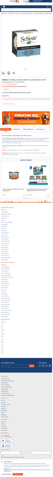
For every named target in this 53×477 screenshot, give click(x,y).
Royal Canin (3, 321)
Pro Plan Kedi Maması (5, 255)
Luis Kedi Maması (4, 247)
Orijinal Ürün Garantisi (5, 404)
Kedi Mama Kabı (4, 234)
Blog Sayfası (3, 414)
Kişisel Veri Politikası (5, 384)
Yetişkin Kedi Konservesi (39, 13)
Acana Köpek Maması (5, 308)
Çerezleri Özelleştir (6, 474)
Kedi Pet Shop (11, 13)
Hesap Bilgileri (4, 410)
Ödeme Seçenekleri (28, 129)
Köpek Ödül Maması (5, 281)
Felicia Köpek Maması (5, 298)
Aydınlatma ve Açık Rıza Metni (7, 380)
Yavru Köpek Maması (5, 266)
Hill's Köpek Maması (5, 312)
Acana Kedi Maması (4, 249)
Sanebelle (3, 330)
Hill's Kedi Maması (4, 251)
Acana (2, 338)
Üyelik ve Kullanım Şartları (6, 387)
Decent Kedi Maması (5, 236)
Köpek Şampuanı (4, 293)
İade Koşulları (40, 129)
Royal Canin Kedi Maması (6, 257)
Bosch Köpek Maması (5, 295)
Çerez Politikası (4, 382)
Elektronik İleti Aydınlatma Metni (7, 395)
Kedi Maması (17, 13)
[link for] (26, 1)
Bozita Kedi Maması (5, 253)
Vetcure (2, 346)
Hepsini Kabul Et (17, 474)
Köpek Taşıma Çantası (5, 283)
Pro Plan (2, 323)
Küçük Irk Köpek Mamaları (6, 275)
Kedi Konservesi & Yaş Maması (7, 222)
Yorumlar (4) (16, 129)
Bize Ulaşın (3, 408)
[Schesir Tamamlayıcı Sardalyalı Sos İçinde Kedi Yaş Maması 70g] (14, 175)
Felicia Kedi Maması (5, 238)
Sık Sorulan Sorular (5, 378)
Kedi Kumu (3, 220)
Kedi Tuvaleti (3, 218)
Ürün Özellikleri (5, 129)
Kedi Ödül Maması (4, 224)
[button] (3, 43)
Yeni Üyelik (3, 402)
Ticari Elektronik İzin (5, 393)
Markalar (3, 423)
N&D (2, 332)
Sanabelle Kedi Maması (5, 241)
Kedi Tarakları (3, 230)
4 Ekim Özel (3, 421)
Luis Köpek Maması (4, 302)
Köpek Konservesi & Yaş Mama (7, 277)
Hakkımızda (3, 406)
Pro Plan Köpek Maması (5, 314)
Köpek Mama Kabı (4, 287)
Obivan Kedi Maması (5, 245)
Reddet (5, 469)
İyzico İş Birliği (4, 430)
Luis (2, 344)
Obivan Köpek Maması (5, 304)
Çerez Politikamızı (46, 466)
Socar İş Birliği (4, 428)
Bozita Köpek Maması (5, 306)
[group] (26, 43)
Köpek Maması (4, 264)
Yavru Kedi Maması (4, 211)
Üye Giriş (3, 400)
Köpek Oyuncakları (4, 285)
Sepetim (3, 412)
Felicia (2, 352)
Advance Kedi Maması (5, 243)
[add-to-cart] (24, 195)
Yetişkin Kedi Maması (5, 216)
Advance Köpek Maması (5, 300)
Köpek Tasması (4, 289)
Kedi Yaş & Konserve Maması (27, 13)
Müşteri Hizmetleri (5, 416)
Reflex (2, 336)
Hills (2, 327)
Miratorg (2, 334)
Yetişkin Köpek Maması (5, 268)
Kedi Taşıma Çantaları (5, 232)
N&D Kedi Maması (4, 259)
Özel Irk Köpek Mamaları (5, 273)
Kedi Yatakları (3, 228)
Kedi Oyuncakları (4, 226)
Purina (2, 350)
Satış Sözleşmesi (4, 389)
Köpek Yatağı (3, 291)
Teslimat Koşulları (4, 391)
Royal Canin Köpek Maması (6, 310)
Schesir (5, 80)
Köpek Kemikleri (4, 279)
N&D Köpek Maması (5, 316)
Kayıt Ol (32, 365)
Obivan (2, 342)
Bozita (2, 325)
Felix (2, 348)
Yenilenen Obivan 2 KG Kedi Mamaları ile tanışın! (25, 3)
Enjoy (2, 340)
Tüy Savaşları (4, 426)
